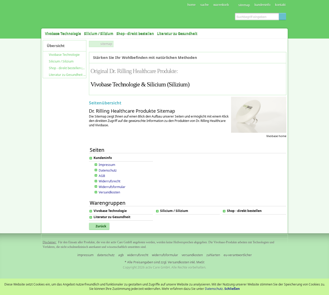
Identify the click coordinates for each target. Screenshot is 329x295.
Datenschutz (108, 170)
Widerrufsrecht (109, 181)
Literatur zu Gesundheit (112, 217)
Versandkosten (109, 192)
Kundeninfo (103, 158)
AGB (102, 176)
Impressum (107, 165)
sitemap (106, 44)
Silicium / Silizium (174, 211)
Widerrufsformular (112, 187)
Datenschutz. (214, 289)
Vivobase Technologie (110, 211)
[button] (282, 16)
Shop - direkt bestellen (244, 211)
